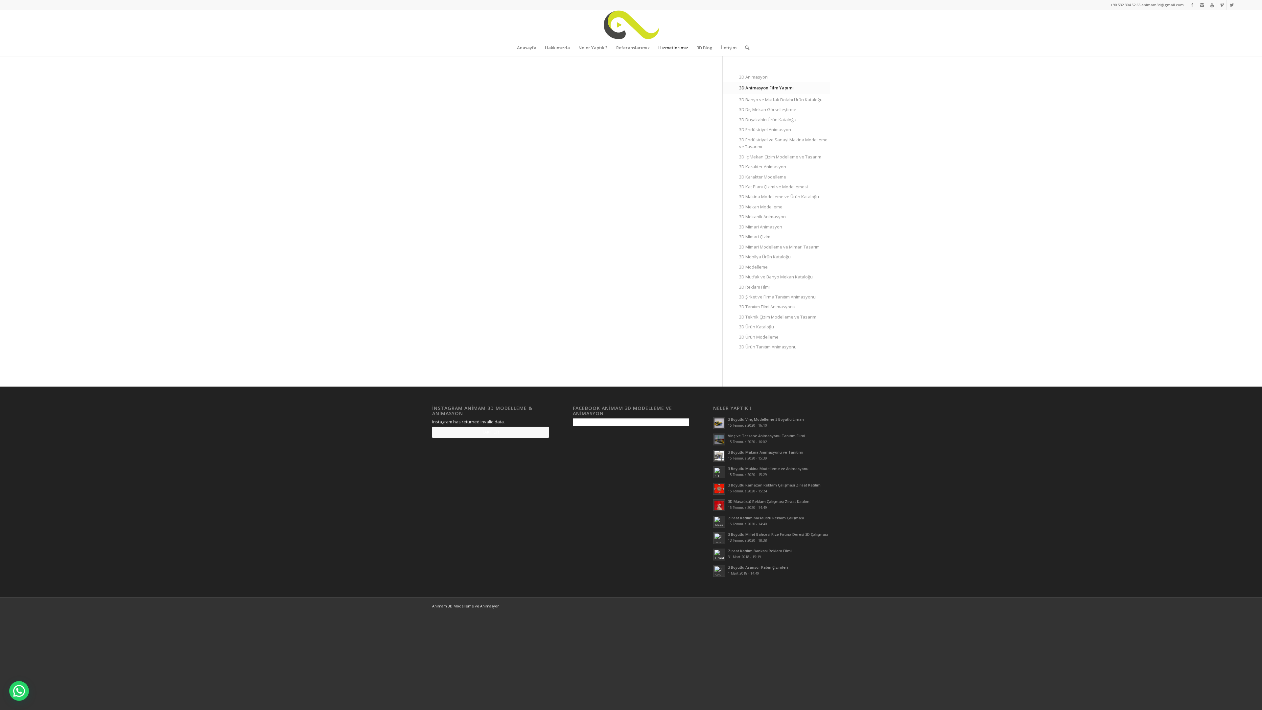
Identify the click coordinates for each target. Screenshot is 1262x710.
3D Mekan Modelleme (761, 207)
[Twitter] (1232, 5)
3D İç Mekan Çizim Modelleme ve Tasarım (780, 157)
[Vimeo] (1222, 5)
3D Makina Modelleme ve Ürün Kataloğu (779, 197)
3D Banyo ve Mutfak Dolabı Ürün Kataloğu (781, 100)
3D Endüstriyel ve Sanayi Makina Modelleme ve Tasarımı (783, 143)
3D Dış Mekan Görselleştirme (767, 109)
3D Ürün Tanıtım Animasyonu (768, 347)
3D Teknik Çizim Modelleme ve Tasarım (777, 317)
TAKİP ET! (490, 432)
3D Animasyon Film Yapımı (766, 88)
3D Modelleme (753, 267)
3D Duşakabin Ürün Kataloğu (767, 120)
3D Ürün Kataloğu (756, 327)
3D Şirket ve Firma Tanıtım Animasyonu (777, 297)
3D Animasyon (753, 77)
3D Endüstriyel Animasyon (765, 129)
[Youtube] (1212, 5)
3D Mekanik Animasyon (762, 217)
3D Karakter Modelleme (762, 177)
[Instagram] (1202, 5)
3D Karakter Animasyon (762, 167)
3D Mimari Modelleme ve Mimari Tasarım (779, 247)
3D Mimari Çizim (754, 237)
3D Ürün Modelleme (759, 337)
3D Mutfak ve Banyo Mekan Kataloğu (776, 277)
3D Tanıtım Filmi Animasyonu (767, 307)
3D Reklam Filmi (754, 287)
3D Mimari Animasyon (760, 227)
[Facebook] (1192, 5)
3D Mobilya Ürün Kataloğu (765, 257)
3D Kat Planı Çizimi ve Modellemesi (773, 187)
